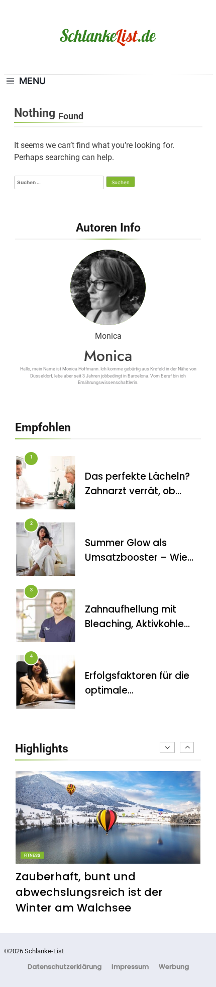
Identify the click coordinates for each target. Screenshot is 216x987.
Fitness (32, 855)
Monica (108, 355)
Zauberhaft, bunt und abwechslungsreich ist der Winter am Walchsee (89, 892)
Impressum (130, 966)
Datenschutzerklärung (64, 966)
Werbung (174, 966)
